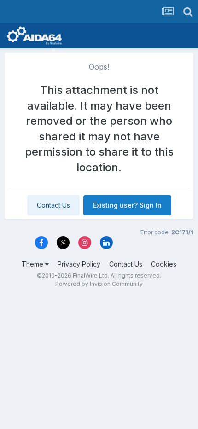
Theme (33, 264)
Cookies (163, 264)
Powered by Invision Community (99, 283)
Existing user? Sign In (127, 205)
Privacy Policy (79, 264)
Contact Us (53, 205)
